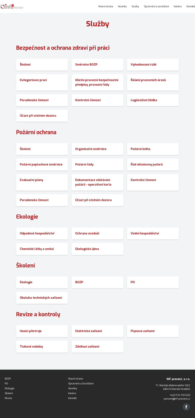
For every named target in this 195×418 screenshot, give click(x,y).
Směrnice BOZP (86, 65)
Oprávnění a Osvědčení (81, 383)
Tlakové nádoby (31, 347)
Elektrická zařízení (88, 331)
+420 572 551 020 (180, 395)
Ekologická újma (87, 249)
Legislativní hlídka (144, 100)
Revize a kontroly (38, 314)
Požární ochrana (36, 132)
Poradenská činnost (34, 100)
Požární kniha (140, 149)
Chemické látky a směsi (37, 249)
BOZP (79, 282)
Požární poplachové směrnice (41, 164)
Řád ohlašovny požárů (147, 164)
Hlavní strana (105, 6)
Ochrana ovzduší (87, 233)
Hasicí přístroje (31, 331)
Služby (135, 6)
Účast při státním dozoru (38, 116)
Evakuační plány (31, 180)
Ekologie (27, 216)
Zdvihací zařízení (87, 347)
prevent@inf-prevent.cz (177, 398)
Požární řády (84, 164)
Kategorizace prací (33, 80)
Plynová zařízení (142, 331)
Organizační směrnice (90, 149)
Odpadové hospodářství (37, 233)
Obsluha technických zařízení (41, 298)
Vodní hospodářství (145, 233)
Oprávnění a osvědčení (156, 6)
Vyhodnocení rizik (143, 65)
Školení (25, 65)
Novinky (122, 6)
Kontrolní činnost (88, 100)
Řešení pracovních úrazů (148, 80)
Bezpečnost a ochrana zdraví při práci (63, 48)
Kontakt (190, 6)
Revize (8, 398)
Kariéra (178, 6)
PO (133, 282)
